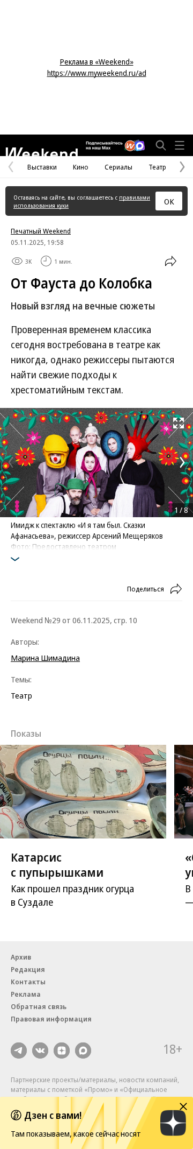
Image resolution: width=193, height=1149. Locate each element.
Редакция (28, 969)
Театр (157, 167)
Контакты (28, 981)
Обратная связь (38, 1006)
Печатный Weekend (41, 231)
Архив (21, 957)
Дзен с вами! (52, 1115)
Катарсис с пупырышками (57, 864)
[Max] (83, 1050)
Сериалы (118, 167)
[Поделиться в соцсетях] (170, 261)
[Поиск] (161, 145)
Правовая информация (51, 1019)
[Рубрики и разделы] (180, 145)
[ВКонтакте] (40, 1050)
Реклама (26, 994)
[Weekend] (41, 152)
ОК (169, 201)
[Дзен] (62, 1050)
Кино (80, 167)
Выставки (42, 167)
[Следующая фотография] (182, 462)
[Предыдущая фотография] (10, 462)
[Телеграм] (19, 1050)
